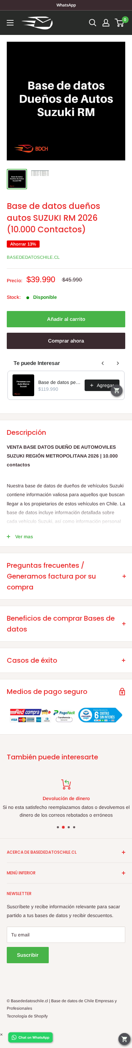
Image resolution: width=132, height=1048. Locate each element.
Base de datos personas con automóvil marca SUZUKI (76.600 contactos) (59, 382)
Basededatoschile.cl (33, 257)
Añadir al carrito (66, 319)
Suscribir (28, 955)
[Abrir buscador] (92, 22)
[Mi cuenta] (106, 22)
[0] (119, 23)
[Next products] (117, 363)
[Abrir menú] (10, 22)
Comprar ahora (66, 341)
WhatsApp (66, 5)
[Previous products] (102, 363)
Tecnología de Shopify (27, 1016)
